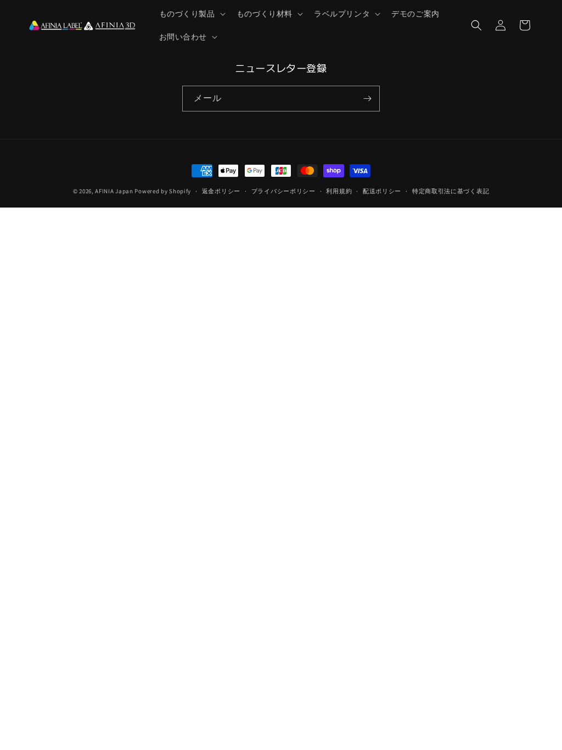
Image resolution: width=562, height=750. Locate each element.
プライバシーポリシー (283, 191)
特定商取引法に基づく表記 (450, 191)
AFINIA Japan (114, 191)
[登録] (367, 98)
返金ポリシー (221, 191)
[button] (191, 13)
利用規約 (339, 191)
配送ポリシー (382, 191)
